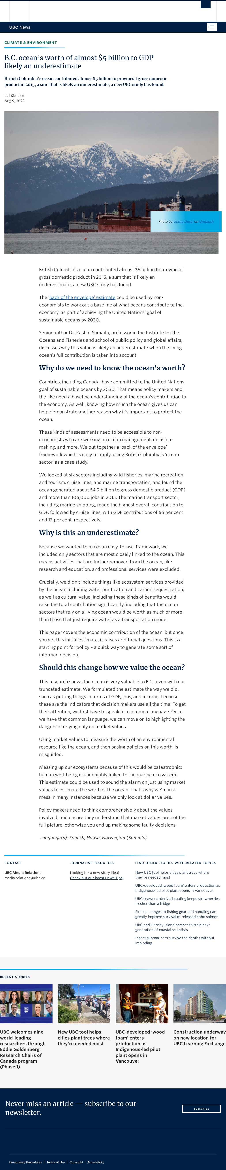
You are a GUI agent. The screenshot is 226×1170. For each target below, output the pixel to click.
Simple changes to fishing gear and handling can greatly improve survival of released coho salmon (176, 914)
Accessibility (95, 1162)
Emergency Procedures (25, 1162)
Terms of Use (56, 1162)
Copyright (76, 1162)
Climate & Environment (30, 43)
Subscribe (201, 1108)
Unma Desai (183, 221)
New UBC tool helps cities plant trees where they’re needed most (172, 874)
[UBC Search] (206, 4)
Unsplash (206, 221)
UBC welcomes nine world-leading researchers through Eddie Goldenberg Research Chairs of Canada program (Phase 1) (23, 1049)
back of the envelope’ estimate (82, 297)
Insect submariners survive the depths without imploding (174, 940)
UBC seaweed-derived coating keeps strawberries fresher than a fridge (177, 901)
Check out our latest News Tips (96, 878)
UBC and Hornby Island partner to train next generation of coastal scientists (172, 927)
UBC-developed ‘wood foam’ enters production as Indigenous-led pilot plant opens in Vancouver (177, 887)
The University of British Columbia (23, 11)
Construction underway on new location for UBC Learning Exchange (199, 1037)
